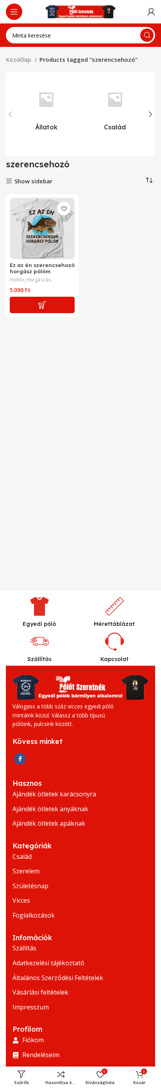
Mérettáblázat (114, 623)
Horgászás (38, 279)
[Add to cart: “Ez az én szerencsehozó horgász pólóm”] (42, 305)
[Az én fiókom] (151, 12)
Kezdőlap (19, 59)
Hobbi (17, 279)
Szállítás (39, 659)
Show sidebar (33, 181)
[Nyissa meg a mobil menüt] (14, 12)
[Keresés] (147, 35)
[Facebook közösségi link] (20, 759)
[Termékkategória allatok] (46, 107)
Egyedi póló (39, 623)
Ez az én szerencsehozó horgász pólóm (42, 268)
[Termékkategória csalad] (114, 107)
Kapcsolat (114, 659)
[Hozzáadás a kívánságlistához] (64, 208)
